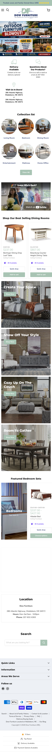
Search (4, 714)
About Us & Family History (19, 714)
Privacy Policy (29, 716)
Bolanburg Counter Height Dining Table (38, 254)
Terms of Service (15, 716)
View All (26, 172)
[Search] (43, 643)
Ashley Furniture (9, 258)
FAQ (38, 716)
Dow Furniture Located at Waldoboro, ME (21, 722)
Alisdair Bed (35, 516)
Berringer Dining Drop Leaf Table (12, 254)
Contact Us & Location (40, 714)
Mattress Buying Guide (24, 719)
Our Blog (42, 722)
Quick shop (14, 269)
